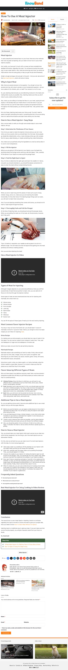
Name (3, 616)
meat (22, 331)
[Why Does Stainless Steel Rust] (7, 583)
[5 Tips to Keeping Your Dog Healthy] (51, 52)
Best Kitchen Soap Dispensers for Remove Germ (38, 588)
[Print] (34, 558)
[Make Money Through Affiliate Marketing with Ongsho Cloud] (51, 64)
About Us (12, 665)
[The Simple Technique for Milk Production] (51, 78)
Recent (52, 19)
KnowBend (43, 663)
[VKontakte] (27, 558)
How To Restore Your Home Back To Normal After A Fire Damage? (61, 58)
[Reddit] (24, 558)
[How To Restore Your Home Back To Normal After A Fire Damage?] (51, 57)
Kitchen (3, 13)
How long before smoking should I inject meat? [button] (13, 483)
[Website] (10, 571)
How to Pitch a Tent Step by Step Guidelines (61, 40)
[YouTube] (17, 571)
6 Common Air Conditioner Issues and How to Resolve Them (61, 71)
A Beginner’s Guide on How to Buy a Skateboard (61, 26)
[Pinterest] (21, 558)
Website (26, 622)
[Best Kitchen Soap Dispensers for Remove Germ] (38, 583)
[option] (17, 651)
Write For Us (55, 665)
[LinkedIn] (14, 558)
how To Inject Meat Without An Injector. (25, 524)
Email (3, 622)
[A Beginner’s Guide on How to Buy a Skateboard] (51, 25)
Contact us (19, 665)
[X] (11, 558)
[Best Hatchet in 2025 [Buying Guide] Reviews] (51, 83)
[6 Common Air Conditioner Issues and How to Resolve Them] (51, 71)
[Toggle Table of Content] (12, 51)
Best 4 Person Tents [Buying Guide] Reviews (61, 45)
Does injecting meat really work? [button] (10, 477)
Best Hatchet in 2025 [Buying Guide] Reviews (61, 82)
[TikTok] (20, 571)
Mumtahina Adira (6, 20)
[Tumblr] (17, 558)
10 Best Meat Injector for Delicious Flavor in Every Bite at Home (22, 544)
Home (26, 8)
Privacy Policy (38, 665)
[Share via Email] (30, 558)
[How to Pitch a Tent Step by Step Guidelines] (51, 41)
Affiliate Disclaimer (28, 665)
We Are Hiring (47, 665)
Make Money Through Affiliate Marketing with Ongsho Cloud (61, 64)
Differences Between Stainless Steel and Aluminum (23, 581)
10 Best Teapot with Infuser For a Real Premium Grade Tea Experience (15, 656)
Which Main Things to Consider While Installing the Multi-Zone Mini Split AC (61, 34)
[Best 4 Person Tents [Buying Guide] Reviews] (51, 46)
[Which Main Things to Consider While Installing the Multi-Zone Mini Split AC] (51, 32)
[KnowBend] (34, 3)
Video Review (39, 8)
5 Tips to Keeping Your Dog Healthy (61, 51)
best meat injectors (8, 78)
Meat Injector (23, 552)
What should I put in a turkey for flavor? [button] (11, 480)
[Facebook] (8, 558)
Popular (62, 19)
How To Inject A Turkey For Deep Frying (16, 546)
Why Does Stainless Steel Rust (7, 588)
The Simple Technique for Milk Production (61, 77)
